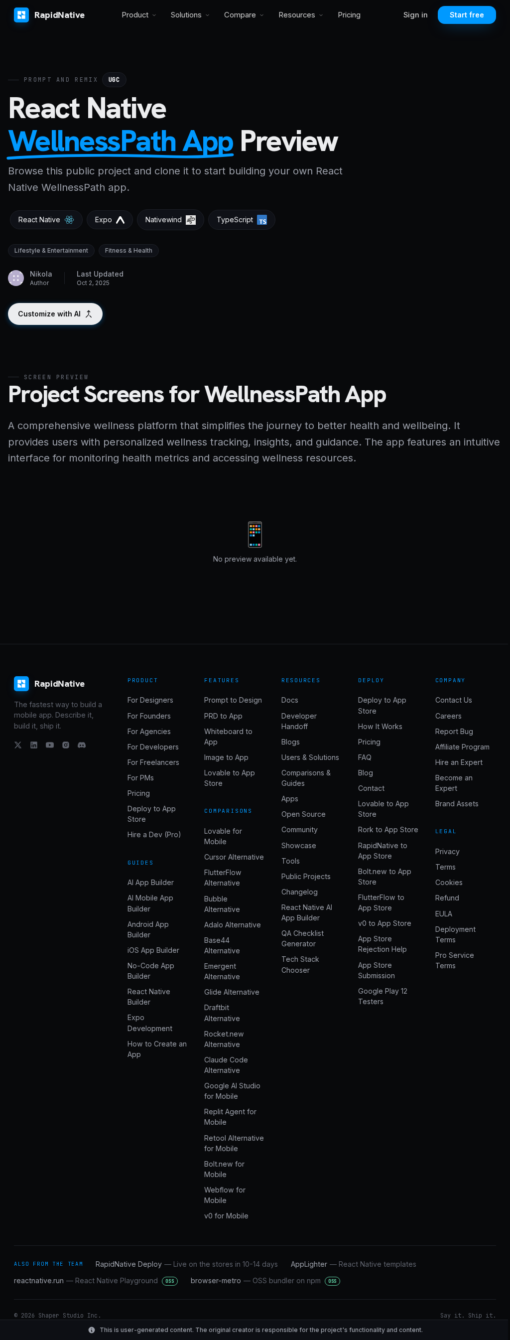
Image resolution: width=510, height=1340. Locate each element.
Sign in (415, 14)
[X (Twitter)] (18, 745)
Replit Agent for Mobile (230, 1116)
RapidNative (59, 14)
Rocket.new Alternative (224, 1039)
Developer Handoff (299, 721)
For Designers (150, 700)
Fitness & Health (128, 250)
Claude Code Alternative (226, 1064)
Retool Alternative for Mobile (234, 1143)
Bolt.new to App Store (384, 876)
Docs (289, 700)
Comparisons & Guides (306, 777)
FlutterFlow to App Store (381, 902)
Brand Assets (457, 803)
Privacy (447, 851)
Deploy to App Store (152, 813)
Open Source (303, 814)
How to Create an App (157, 1049)
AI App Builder (151, 882)
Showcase (298, 845)
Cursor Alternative (234, 857)
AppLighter (353, 1264)
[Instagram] (66, 745)
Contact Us (453, 700)
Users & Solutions (310, 757)
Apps (289, 798)
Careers (448, 716)
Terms (445, 867)
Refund (447, 897)
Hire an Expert (459, 762)
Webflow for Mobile (225, 1195)
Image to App (226, 757)
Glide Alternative (231, 992)
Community (299, 829)
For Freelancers (153, 762)
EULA (443, 913)
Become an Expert (454, 782)
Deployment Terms (455, 934)
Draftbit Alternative (222, 1012)
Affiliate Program (462, 747)
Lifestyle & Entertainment (51, 250)
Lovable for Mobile (223, 836)
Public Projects (306, 876)
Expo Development (150, 1022)
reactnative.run (94, 1280)
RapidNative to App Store (382, 850)
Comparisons (228, 810)
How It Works (380, 726)
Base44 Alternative (222, 945)
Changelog (299, 892)
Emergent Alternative (222, 971)
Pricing (349, 14)
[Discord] (82, 745)
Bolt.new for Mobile (224, 1169)
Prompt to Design (233, 700)
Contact (371, 788)
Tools (290, 861)
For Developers (153, 747)
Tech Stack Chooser (300, 964)
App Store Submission (376, 970)
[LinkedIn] (34, 745)
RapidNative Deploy (187, 1264)
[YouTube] (50, 745)
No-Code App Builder (151, 970)
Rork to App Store (388, 829)
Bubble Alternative (222, 903)
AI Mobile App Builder (150, 902)
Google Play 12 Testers (382, 996)
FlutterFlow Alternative (223, 877)
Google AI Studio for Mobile (232, 1090)
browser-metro (264, 1280)
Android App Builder (148, 929)
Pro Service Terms (454, 960)
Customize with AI (49, 313)
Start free (467, 14)
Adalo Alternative (232, 924)
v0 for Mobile (226, 1215)
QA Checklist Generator (302, 938)
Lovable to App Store (229, 777)
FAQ (365, 757)
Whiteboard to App (228, 736)
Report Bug (454, 731)
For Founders (149, 716)
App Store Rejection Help (382, 943)
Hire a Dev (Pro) (154, 834)
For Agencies (149, 731)
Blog (365, 772)
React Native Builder (149, 996)
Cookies (449, 882)
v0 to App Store (384, 923)
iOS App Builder (153, 950)
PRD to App (223, 716)
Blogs (290, 742)
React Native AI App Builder (306, 912)
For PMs (141, 777)
